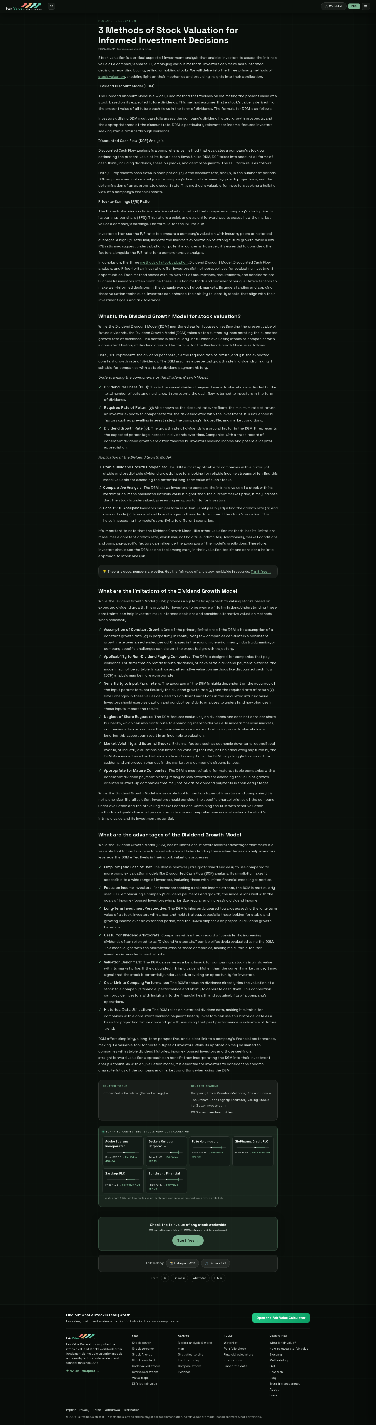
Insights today (188, 1360)
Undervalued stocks (146, 1366)
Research (276, 1372)
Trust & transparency (285, 1384)
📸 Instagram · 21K (182, 1263)
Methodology (279, 1360)
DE (51, 6)
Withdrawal (113, 1410)
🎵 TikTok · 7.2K (215, 1263)
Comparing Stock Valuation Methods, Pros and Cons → (231, 1093)
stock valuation (111, 76)
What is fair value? (283, 1343)
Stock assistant (143, 1360)
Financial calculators (238, 1354)
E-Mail (218, 1278)
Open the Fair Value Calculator (281, 1318)
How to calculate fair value (289, 1349)
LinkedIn (179, 1278)
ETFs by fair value (144, 1384)
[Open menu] (366, 6)
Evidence (184, 1372)
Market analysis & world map (195, 1346)
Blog (273, 1378)
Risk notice (131, 1410)
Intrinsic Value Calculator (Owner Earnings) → (136, 1093)
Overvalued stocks (145, 1372)
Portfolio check (235, 1349)
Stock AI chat (142, 1354)
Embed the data (235, 1366)
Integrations (233, 1360)
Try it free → (261, 571)
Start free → (188, 1240)
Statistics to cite (190, 1354)
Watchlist (231, 1343)
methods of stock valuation (164, 262)
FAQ (272, 1366)
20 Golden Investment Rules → (214, 1112)
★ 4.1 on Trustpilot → (82, 1371)
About (274, 1389)
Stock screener (143, 1349)
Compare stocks (189, 1366)
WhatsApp (199, 1278)
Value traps (140, 1378)
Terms (97, 1410)
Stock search (141, 1343)
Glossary (276, 1354)
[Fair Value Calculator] (24, 6)
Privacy (84, 1410)
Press (273, 1395)
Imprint (71, 1410)
